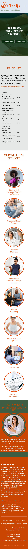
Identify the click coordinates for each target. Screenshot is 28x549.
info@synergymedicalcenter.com (14, 540)
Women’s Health (8, 41)
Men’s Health (21, 41)
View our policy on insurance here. (12, 86)
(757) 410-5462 (15, 534)
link (14, 181)
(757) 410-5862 (15, 537)
